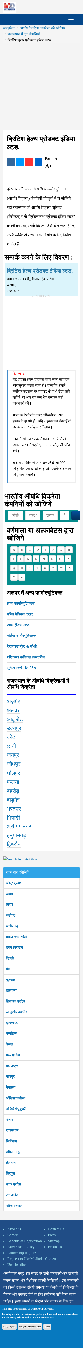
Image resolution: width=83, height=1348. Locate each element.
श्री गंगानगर (19, 827)
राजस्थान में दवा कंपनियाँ (24, 34)
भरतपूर (14, 809)
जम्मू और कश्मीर (16, 1012)
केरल (9, 1044)
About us (14, 1229)
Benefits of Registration (24, 1241)
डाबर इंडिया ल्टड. (18, 625)
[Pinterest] (29, 162)
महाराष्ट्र (12, 1066)
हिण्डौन (14, 844)
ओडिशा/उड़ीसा (15, 1098)
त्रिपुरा (10, 1173)
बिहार (9, 904)
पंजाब (9, 1120)
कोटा (12, 737)
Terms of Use (47, 1317)
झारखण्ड (12, 1023)
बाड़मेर (13, 800)
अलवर (13, 710)
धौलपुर (13, 773)
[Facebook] (11, 162)
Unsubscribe (16, 1265)
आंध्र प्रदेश (13, 883)
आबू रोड (15, 719)
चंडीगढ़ (10, 915)
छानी (11, 746)
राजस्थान (12, 1130)
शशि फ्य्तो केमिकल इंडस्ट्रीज (26, 657)
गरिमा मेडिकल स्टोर (20, 614)
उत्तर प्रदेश (13, 1184)
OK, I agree (9, 1326)
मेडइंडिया (9, 28)
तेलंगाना (11, 1163)
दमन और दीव (14, 947)
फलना (13, 782)
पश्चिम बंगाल (14, 1206)
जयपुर (13, 755)
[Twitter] (20, 162)
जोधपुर (13, 764)
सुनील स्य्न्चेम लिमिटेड (21, 668)
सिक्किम (11, 1141)
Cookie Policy (8, 1317)
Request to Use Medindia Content (32, 1259)
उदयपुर (14, 728)
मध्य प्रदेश (13, 1055)
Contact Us (56, 1229)
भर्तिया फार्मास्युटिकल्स (21, 636)
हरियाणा (11, 990)
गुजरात (10, 980)
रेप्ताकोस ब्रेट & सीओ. (22, 646)
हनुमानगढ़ (16, 836)
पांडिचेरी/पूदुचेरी (16, 1109)
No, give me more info (30, 1326)
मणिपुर (10, 1076)
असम (9, 894)
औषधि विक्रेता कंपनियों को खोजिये (42, 28)
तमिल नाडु (13, 1152)
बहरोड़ (13, 791)
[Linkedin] (38, 162)
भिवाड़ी (13, 818)
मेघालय (10, 1087)
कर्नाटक (11, 1033)
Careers (12, 1235)
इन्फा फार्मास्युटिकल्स (21, 603)
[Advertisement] (41, 87)
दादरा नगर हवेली (17, 937)
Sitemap (54, 1241)
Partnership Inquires (21, 1253)
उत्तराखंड (12, 1195)
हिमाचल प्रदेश (15, 1001)
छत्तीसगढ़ (12, 926)
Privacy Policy (24, 1317)
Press (52, 1235)
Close (47, 1326)
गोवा (9, 969)
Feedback (55, 1247)
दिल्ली (10, 958)
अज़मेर (13, 702)
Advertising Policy (21, 1247)
